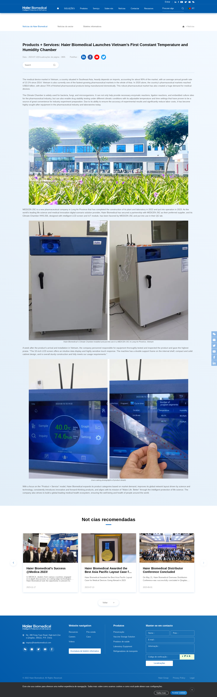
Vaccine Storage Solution (124, 637)
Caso (88, 637)
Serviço (96, 8)
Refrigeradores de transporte (125, 651)
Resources (148, 8)
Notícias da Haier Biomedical (35, 26)
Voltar (105, 603)
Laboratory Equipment (122, 646)
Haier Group (163, 678)
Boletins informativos (92, 26)
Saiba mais (161, 693)
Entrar (167, 2)
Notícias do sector (65, 26)
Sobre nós (109, 8)
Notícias (121, 8)
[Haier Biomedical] (34, 8)
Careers (72, 637)
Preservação (118, 632)
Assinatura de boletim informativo (84, 651)
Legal (192, 678)
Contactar (135, 8)
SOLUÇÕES (69, 8)
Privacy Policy (179, 678)
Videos (72, 641)
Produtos (84, 8)
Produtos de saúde (121, 641)
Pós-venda (91, 632)
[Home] (58, 8)
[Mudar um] (187, 657)
